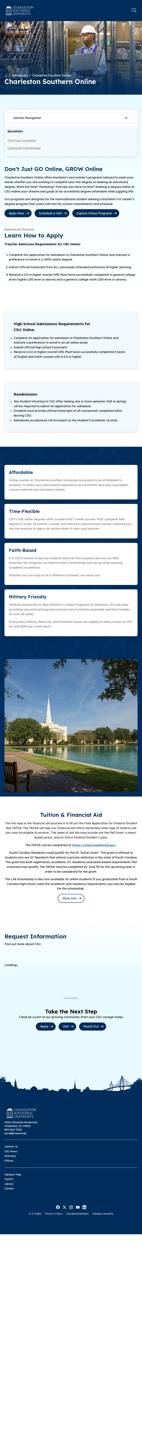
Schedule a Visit (50, 213)
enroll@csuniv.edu (15, 1133)
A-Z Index (35, 1213)
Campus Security (102, 1213)
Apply (44, 1026)
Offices (8, 1160)
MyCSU (8, 1179)
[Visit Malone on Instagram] (71, 1207)
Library (8, 1184)
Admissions (20, 75)
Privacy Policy (53, 1213)
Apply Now (16, 213)
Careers (9, 1188)
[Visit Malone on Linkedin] (84, 1207)
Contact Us (11, 1146)
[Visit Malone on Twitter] (64, 1207)
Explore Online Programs (94, 213)
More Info (69, 898)
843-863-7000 (13, 1129)
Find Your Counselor (21, 140)
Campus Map (12, 1174)
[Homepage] (19, 10)
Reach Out (91, 1026)
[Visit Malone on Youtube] (78, 1207)
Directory (10, 1156)
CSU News (10, 1151)
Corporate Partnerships (23, 148)
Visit (66, 1026)
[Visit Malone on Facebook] (58, 1207)
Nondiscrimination (77, 1213)
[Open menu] (133, 10)
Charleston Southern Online (51, 75)
